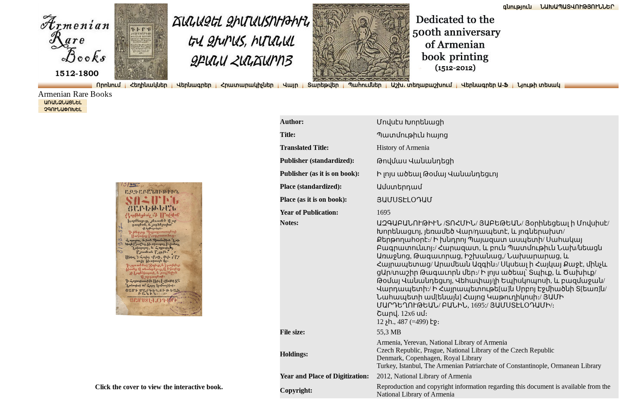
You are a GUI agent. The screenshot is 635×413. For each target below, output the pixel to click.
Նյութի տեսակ (539, 85)
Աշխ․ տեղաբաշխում (421, 85)
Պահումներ (364, 85)
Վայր (290, 85)
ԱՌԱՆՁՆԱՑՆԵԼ (63, 102)
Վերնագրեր (194, 85)
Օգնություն (515, 6)
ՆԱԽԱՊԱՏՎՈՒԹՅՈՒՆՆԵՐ (577, 6)
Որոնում (108, 85)
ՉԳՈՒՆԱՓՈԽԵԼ (63, 109)
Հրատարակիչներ (247, 85)
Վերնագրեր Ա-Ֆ (484, 85)
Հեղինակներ (148, 85)
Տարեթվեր (323, 85)
